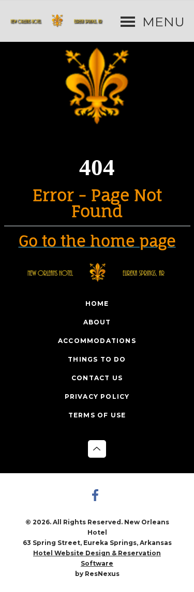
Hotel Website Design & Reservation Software (97, 558)
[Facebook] (97, 496)
